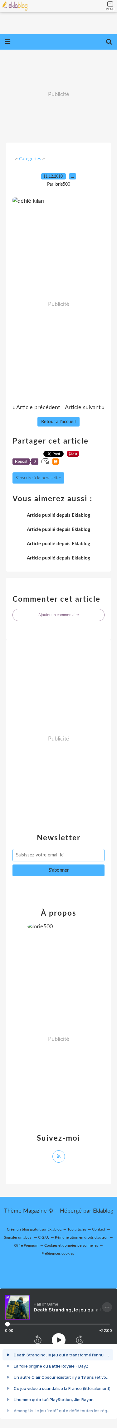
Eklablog (103, 1211)
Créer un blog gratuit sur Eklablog (34, 1229)
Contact (98, 1229)
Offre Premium (26, 1245)
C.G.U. (43, 1237)
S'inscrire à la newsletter (38, 478)
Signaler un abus (18, 1237)
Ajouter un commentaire (58, 615)
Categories (30, 158)
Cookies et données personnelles (71, 1245)
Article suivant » (85, 407)
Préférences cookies (57, 1253)
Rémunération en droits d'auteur (81, 1237)
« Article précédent (36, 407)
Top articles (76, 1229)
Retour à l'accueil (58, 421)
